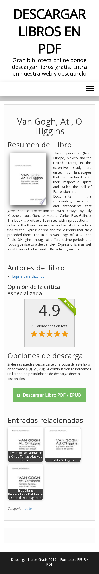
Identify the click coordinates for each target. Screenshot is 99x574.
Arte (28, 508)
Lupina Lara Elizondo (28, 276)
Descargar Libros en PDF (49, 31)
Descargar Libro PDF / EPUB (52, 395)
